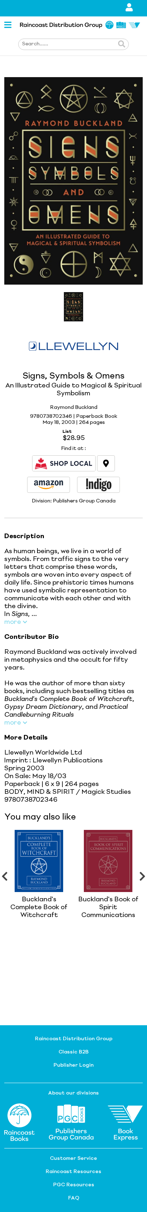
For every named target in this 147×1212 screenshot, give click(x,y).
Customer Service (73, 1158)
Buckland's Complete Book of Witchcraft (38, 907)
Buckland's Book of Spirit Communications (108, 907)
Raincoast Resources (73, 1171)
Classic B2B (73, 1052)
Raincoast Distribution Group (73, 1038)
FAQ (73, 1198)
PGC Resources (73, 1184)
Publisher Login (73, 1065)
